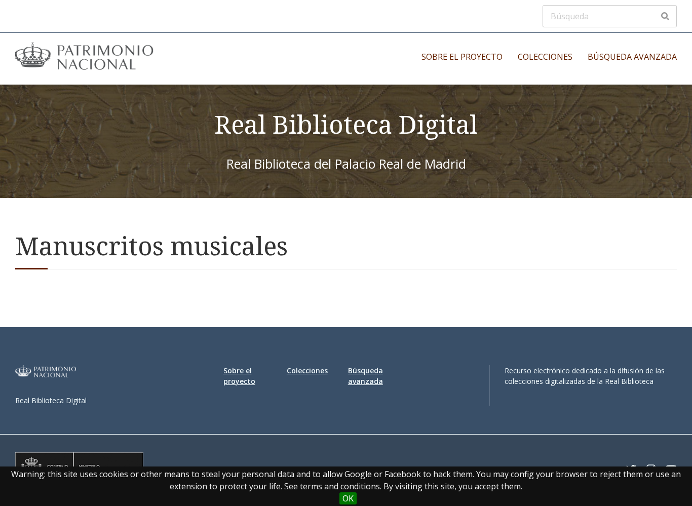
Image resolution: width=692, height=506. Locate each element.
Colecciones (545, 56)
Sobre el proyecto (462, 56)
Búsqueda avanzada (632, 56)
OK (348, 498)
